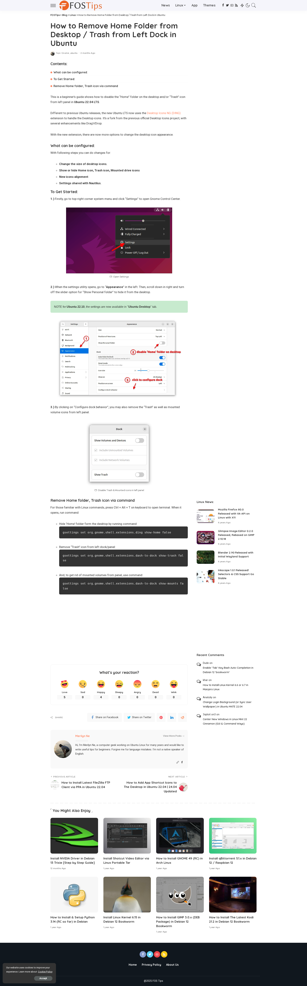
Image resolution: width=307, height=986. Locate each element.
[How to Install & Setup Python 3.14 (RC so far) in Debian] (74, 894)
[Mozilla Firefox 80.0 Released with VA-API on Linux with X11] (205, 516)
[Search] (254, 5)
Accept (43, 978)
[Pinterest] (161, 717)
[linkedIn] (171, 717)
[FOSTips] (81, 5)
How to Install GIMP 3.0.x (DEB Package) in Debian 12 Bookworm (178, 921)
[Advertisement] (119, 632)
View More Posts (172, 736)
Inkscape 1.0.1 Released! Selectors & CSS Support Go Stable (236, 574)
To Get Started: (64, 79)
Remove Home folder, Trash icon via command (85, 86)
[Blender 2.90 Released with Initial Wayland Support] (205, 557)
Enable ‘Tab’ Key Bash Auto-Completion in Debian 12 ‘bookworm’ (228, 670)
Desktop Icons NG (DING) (164, 113)
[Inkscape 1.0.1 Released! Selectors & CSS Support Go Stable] (205, 576)
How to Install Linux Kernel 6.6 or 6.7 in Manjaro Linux (225, 687)
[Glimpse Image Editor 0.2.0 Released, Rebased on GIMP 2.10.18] (205, 537)
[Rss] (236, 5)
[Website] (178, 762)
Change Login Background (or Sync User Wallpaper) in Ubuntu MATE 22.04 (227, 704)
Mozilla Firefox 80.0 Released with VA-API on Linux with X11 (234, 513)
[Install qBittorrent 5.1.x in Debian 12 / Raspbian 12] (233, 836)
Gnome (65, 53)
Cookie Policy (45, 971)
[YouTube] (232, 5)
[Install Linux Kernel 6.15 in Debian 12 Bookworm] (127, 894)
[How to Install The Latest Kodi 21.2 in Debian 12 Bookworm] (233, 894)
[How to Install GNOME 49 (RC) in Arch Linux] (180, 836)
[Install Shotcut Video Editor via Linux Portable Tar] (127, 836)
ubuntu (74, 53)
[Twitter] (227, 5)
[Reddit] (182, 717)
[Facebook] (223, 5)
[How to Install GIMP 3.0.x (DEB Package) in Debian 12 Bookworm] (180, 894)
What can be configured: (70, 72)
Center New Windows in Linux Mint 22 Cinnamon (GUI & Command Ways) (225, 721)
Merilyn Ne (82, 736)
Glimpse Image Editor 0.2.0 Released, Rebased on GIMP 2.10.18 (236, 535)
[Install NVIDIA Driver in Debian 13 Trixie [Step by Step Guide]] (74, 836)
